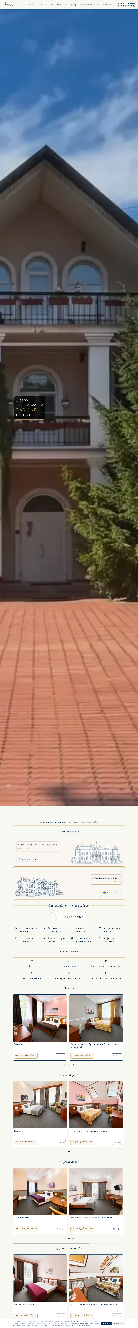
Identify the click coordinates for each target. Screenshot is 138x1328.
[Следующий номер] (73, 1065)
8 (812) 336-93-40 (126, 6)
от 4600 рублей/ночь (26, 1228)
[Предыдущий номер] (64, 1065)
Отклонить (118, 1323)
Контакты (107, 4)
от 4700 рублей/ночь (82, 1228)
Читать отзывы (24, 848)
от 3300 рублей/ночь (26, 1054)
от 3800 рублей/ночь (26, 1141)
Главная (29, 4)
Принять (106, 1323)
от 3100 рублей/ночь (82, 1054)
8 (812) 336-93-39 (126, 3)
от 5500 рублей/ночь (26, 1315)
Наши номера (45, 4)
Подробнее (61, 1056)
